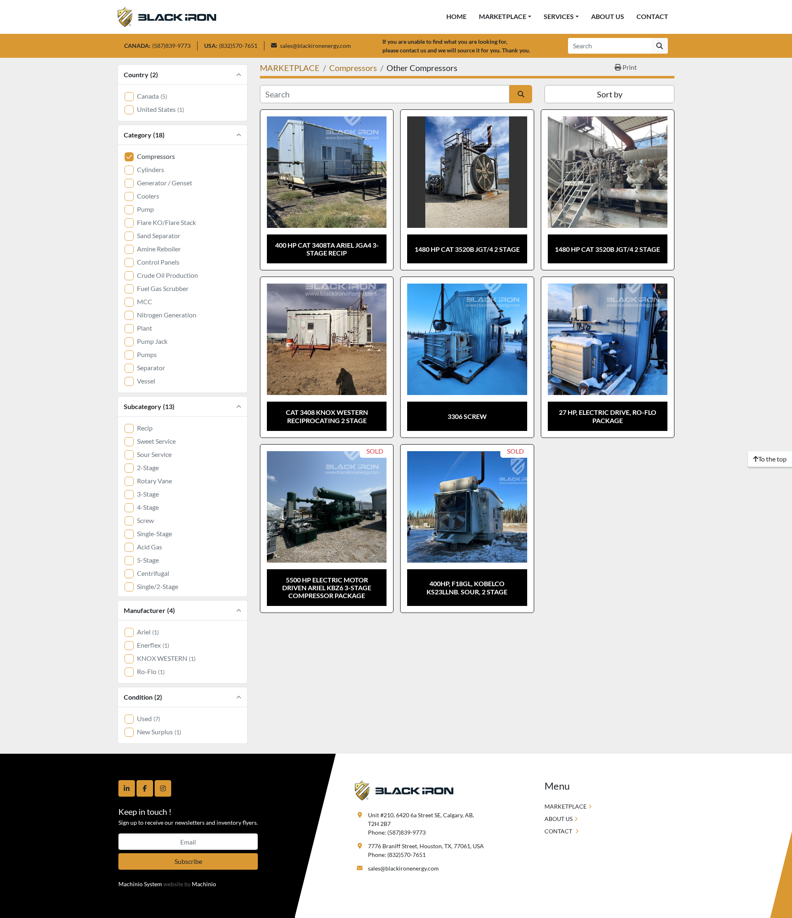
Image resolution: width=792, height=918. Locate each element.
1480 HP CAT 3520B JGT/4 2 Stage (467, 249)
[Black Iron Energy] (404, 789)
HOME (456, 16)
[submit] (659, 46)
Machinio (204, 883)
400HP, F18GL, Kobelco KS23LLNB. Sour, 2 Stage (467, 587)
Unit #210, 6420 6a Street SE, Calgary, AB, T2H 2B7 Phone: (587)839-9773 (421, 824)
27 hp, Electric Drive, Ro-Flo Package (607, 416)
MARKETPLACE (502, 16)
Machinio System (140, 883)
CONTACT (652, 16)
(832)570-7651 (238, 45)
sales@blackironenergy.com (315, 45)
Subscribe (188, 861)
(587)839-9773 (171, 45)
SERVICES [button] (559, 16)
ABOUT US (607, 16)
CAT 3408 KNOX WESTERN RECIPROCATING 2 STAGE (327, 416)
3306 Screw (467, 416)
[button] (505, 16)
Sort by (609, 94)
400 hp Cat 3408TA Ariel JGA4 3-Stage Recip (327, 249)
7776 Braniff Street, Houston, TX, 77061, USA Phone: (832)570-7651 (426, 850)
